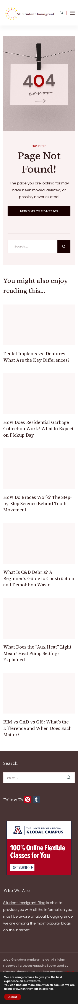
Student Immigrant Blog (24, 903)
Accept (12, 997)
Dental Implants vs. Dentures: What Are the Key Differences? (36, 357)
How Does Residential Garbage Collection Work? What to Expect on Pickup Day (38, 428)
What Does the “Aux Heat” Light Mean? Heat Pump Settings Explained (37, 653)
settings (48, 989)
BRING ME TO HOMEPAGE (39, 211)
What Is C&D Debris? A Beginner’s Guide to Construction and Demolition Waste (38, 578)
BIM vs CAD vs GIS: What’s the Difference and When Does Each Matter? (37, 728)
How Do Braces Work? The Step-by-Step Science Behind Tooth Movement (37, 503)
